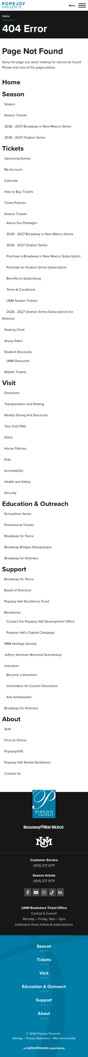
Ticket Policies (15, 203)
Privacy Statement (38, 1038)
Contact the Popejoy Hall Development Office (40, 621)
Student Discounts (18, 352)
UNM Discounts (17, 361)
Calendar (11, 181)
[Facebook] (28, 892)
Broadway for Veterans (21, 558)
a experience (44, 1048)
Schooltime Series (17, 514)
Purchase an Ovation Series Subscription (36, 267)
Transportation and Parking (24, 404)
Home (6, 16)
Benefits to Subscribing (23, 278)
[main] (44, 401)
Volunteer (11, 666)
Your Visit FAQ (15, 426)
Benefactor (12, 612)
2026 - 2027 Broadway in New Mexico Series (37, 126)
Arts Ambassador (19, 697)
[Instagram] (44, 892)
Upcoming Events (17, 158)
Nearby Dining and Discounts (26, 415)
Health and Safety (17, 482)
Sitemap (17, 1038)
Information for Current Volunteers (32, 686)
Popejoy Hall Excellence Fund (26, 601)
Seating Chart (14, 330)
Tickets (13, 148)
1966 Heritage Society (20, 644)
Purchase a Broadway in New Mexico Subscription (43, 256)
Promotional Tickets (19, 525)
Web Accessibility (64, 1038)
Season (13, 94)
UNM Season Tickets (21, 301)
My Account (13, 169)
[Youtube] (36, 892)
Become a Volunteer (21, 675)
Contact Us (12, 773)
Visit (9, 383)
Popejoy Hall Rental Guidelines (27, 762)
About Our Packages (21, 223)
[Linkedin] (60, 892)
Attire (8, 437)
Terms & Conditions (20, 289)
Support (14, 569)
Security (10, 493)
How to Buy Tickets (18, 192)
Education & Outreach (35, 504)
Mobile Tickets (15, 372)
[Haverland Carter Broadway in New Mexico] (44, 827)
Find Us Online (15, 740)
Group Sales (13, 341)
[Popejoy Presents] (13, 5)
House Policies (15, 448)
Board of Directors (17, 590)
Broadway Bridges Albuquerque (28, 547)
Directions (11, 393)
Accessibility (13, 471)
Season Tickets (15, 115)
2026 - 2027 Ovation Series (24, 137)
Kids (7, 459)
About (11, 719)
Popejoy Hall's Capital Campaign (30, 632)
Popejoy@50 (13, 751)
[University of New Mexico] (44, 843)
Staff (7, 729)
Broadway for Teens (19, 536)
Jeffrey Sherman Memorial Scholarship (33, 655)
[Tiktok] (52, 892)
